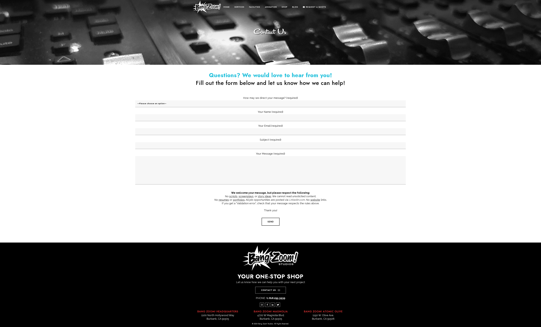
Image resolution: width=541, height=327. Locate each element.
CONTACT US (268, 290)
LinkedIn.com (297, 199)
